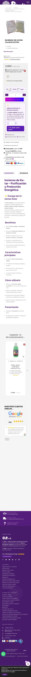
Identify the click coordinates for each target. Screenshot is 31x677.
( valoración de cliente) (15, 59)
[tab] (9, 173)
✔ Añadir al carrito (14, 99)
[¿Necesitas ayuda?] (4, 523)
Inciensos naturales (19, 8)
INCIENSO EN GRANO (9, 10)
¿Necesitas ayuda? (13, 522)
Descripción (9, 173)
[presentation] (3, 370)
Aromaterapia (8, 8)
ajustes (13, 671)
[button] (15, 361)
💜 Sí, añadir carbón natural (14, 128)
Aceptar (4, 674)
